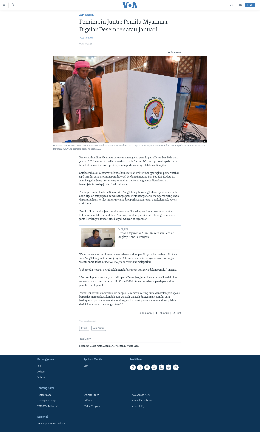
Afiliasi (88, 400)
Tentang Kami (44, 395)
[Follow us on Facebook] (133, 367)
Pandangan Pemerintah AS (51, 424)
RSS (39, 366)
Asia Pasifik (86, 15)
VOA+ (87, 366)
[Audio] (231, 5)
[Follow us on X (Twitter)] (140, 367)
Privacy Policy (91, 395)
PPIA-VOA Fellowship (48, 406)
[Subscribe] (175, 367)
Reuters (89, 38)
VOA (81, 38)
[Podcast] (168, 367)
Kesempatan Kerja (46, 400)
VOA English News (140, 395)
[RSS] (161, 367)
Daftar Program (92, 406)
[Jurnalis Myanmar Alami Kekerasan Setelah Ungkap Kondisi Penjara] (98, 237)
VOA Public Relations (142, 400)
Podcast (41, 372)
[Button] (174, 52)
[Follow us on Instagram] (154, 367)
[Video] (240, 5)
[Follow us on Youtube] (147, 367)
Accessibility (138, 406)
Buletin (41, 377)
